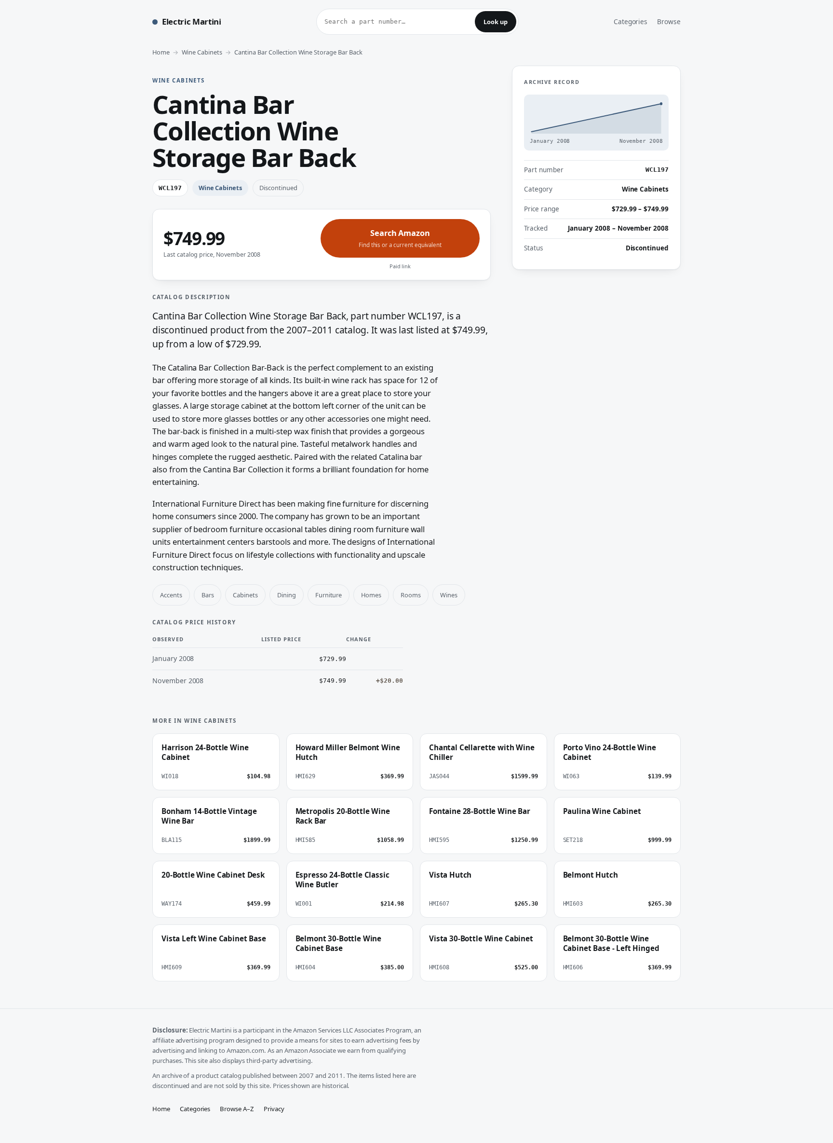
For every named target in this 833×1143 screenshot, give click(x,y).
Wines (448, 595)
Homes (371, 595)
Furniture (328, 595)
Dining (286, 595)
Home (161, 52)
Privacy (274, 1108)
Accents (171, 595)
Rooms (411, 595)
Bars (208, 595)
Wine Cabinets (202, 52)
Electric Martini (191, 21)
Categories (631, 21)
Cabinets (245, 595)
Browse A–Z (237, 1108)
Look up (496, 21)
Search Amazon (400, 238)
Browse (669, 21)
